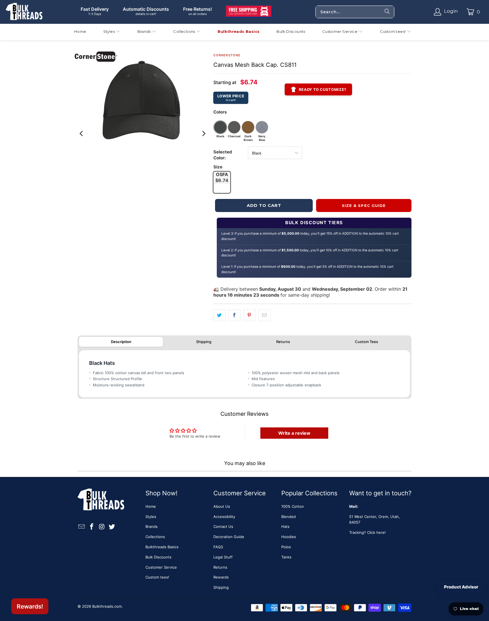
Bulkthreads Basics (162, 547)
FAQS (218, 547)
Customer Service (161, 567)
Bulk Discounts (158, 557)
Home (150, 506)
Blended (288, 516)
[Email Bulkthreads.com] (82, 526)
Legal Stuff (223, 557)
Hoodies (288, 536)
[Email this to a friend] (264, 315)
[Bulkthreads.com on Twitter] (112, 526)
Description (121, 341)
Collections (155, 536)
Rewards (221, 577)
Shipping (203, 341)
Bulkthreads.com (107, 606)
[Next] (203, 134)
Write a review (294, 433)
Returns (283, 341)
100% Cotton (292, 506)
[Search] (387, 12)
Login (451, 11)
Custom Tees (366, 341)
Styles (150, 516)
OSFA (221, 177)
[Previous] (81, 134)
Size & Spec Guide (364, 205)
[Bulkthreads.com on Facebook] (92, 526)
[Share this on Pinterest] (249, 315)
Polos (286, 547)
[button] (111, 32)
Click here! (376, 532)
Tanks (286, 557)
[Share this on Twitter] (219, 315)
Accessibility (224, 516)
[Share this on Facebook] (234, 315)
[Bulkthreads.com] (24, 12)
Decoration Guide (228, 536)
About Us (221, 506)
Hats (285, 526)
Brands (151, 526)
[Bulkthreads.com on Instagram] (102, 526)
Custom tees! (157, 577)
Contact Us (223, 526)
